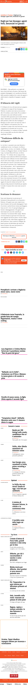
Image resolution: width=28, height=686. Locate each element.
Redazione (8, 47)
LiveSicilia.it (4, 15)
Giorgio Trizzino (17, 526)
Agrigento (18, 652)
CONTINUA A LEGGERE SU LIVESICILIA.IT (14, 246)
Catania (13, 652)
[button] (2, 645)
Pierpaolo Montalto (18, 492)
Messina (9, 655)
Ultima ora (15, 684)
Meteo (22, 684)
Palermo (9, 652)
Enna (5, 655)
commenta (18, 236)
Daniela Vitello (17, 470)
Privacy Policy (5, 679)
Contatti (10, 679)
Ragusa (13, 655)
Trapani (22, 655)
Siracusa (17, 655)
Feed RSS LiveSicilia (21, 679)
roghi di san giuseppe (11, 232)
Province (10, 15)
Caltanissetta (23, 652)
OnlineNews (5, 293)
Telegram (7, 684)
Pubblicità (15, 679)
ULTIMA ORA (4, 652)
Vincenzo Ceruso (17, 510)
